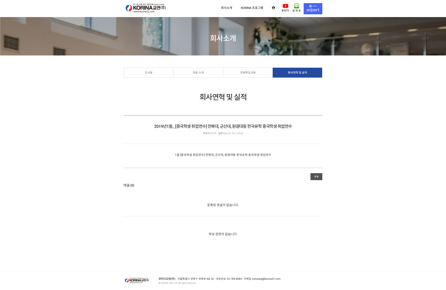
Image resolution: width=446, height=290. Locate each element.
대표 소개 (198, 72)
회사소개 (226, 8)
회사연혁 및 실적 (297, 72)
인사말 (148, 72)
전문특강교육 (248, 72)
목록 (316, 176)
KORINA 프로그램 (252, 8)
